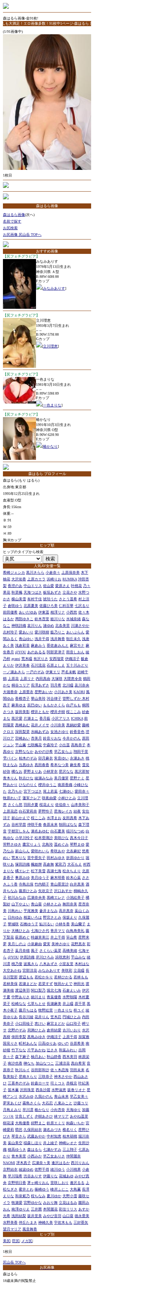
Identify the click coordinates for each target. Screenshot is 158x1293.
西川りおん (80, 1163)
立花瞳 (79, 970)
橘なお (16, 771)
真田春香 (42, 765)
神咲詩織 (18, 625)
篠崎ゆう (42, 1189)
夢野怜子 (45, 811)
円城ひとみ (71, 1017)
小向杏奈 (57, 1110)
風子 (34, 950)
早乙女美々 (79, 1096)
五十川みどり (77, 665)
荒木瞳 (26, 659)
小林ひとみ (67, 798)
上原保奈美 (70, 572)
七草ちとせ (36, 1004)
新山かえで (20, 818)
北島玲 (47, 844)
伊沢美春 (22, 665)
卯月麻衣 (45, 758)
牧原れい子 (12, 798)
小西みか (34, 1156)
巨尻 (15, 1241)
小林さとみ (52, 904)
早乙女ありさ (54, 1156)
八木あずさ (48, 964)
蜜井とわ (26, 1189)
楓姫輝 (36, 864)
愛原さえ (62, 586)
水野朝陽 (69, 997)
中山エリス (33, 586)
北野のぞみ (17, 1030)
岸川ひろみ (45, 957)
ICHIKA (77, 718)
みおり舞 (50, 1203)
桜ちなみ (38, 1196)
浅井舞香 (57, 639)
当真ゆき (26, 765)
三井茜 (36, 1209)
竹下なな (18, 1050)
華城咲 (13, 924)
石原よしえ (56, 665)
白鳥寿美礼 (75, 931)
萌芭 (18, 1130)
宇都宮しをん (19, 831)
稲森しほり (33, 1143)
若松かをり (44, 977)
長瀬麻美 (54, 1004)
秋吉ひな (26, 778)
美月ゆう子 (40, 878)
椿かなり (50, 446)
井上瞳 (67, 1004)
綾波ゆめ (26, 1169)
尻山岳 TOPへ (14, 1262)
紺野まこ (38, 1123)
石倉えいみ (71, 990)
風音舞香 (29, 1229)
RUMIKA (69, 579)
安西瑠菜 (56, 659)
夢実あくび (12, 1103)
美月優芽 (61, 778)
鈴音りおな (52, 738)
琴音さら (18, 1136)
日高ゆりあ (47, 1043)
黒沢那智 (82, 771)
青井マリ (57, 931)
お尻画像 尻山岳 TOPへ (22, 235)
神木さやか (63, 1076)
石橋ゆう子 (29, 924)
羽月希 (55, 685)
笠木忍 (55, 1017)
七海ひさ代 (40, 931)
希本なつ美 (59, 765)
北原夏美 (31, 606)
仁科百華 (66, 606)
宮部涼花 (29, 970)
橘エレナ (22, 871)
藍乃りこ (57, 632)
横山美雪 (18, 599)
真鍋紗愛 (73, 725)
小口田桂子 (24, 1023)
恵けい (40, 1023)
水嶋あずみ (40, 732)
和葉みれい (68, 1050)
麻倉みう (38, 645)
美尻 (6, 1241)
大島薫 (75, 1189)
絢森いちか (75, 1123)
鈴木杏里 (42, 619)
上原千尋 (69, 1037)
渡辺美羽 (22, 990)
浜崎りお (54, 579)
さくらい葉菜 (50, 950)
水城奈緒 (73, 619)
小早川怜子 (24, 838)
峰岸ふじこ (59, 1189)
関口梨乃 (38, 990)
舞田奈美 (69, 904)
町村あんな (28, 1043)
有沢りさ (40, 659)
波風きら (31, 964)
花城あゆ (66, 1176)
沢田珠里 (27, 1090)
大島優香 (22, 1123)
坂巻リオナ (76, 1090)
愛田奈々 (82, 791)
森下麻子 (22, 1057)
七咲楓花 (34, 745)
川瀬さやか (80, 625)
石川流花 (38, 665)
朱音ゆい (61, 758)
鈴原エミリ (56, 1123)
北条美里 (62, 625)
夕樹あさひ (44, 1116)
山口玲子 (73, 1023)
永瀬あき (77, 758)
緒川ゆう (57, 1169)
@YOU (20, 652)
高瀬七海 (54, 871)
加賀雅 (83, 1037)
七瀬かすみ (52, 1149)
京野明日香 (17, 1183)
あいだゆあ (28, 612)
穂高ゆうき (17, 1149)
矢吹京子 (45, 891)
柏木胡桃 (69, 1136)
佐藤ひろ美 (48, 606)
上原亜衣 (26, 692)
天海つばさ (33, 592)
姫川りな (57, 619)
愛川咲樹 (42, 632)
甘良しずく (24, 1116)
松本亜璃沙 (44, 838)
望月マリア (12, 1229)
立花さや (69, 592)
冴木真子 (23, 1163)
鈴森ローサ (40, 1083)
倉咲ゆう (15, 606)
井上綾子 (50, 1143)
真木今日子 (79, 838)
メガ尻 (26, 1241)
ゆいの (63, 1043)
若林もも (80, 977)
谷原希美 (77, 1043)
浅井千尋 (42, 639)
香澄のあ (15, 586)
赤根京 (71, 1083)
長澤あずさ (40, 685)
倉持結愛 (54, 1030)
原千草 (80, 1004)
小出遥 (64, 745)
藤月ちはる (28, 1010)
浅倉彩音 (22, 645)
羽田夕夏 (31, 805)
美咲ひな (61, 838)
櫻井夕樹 (57, 712)
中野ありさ (20, 997)
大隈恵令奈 (73, 679)
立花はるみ (68, 1203)
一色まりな (52, 405)
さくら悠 (15, 805)
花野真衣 (78, 944)
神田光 (79, 984)
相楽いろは (33, 917)
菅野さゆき (12, 844)
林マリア (61, 1116)
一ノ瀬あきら (14, 672)
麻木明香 (57, 878)
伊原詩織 (27, 957)
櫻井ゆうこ (47, 785)
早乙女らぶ (63, 751)
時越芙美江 (40, 937)
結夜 (77, 811)
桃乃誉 (16, 964)
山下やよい (20, 904)
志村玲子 (10, 632)
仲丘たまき (28, 1222)
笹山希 (71, 937)
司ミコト (57, 1083)
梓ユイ (79, 1010)
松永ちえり (71, 871)
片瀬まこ (31, 718)
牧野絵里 (45, 1010)
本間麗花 (50, 1209)
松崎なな (18, 1004)
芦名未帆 (68, 672)
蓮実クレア (31, 798)
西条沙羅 (43, 1090)
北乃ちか (15, 791)
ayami (15, 659)
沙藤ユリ (80, 1103)
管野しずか (72, 698)
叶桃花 (76, 586)
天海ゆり (73, 1110)
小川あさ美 (63, 692)
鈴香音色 (77, 732)
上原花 (13, 679)
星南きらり (28, 1076)
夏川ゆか (54, 1196)
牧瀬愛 (16, 1203)
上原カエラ (36, 579)
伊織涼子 (72, 659)
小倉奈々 (53, 572)
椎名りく (69, 1130)
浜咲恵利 (62, 957)
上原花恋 (10, 811)
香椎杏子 (22, 698)
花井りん (42, 1017)
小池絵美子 (75, 897)
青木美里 (18, 1156)
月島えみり (12, 1110)
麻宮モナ (77, 645)
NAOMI (9, 1163)
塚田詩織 (22, 864)
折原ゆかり (75, 858)
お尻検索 (10, 228)
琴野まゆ (77, 844)
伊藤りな (50, 1176)
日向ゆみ (15, 917)
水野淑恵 (58, 1090)
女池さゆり (59, 732)
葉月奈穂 (22, 950)
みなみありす (54, 288)
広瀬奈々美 (41, 1163)
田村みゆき (56, 858)
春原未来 (50, 824)
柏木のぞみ (28, 758)
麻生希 (75, 765)
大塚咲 (56, 679)
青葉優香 (54, 997)
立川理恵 (50, 346)
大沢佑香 (18, 579)
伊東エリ (53, 672)
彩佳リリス (68, 1209)
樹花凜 (8, 1123)
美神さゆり (60, 944)
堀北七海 (54, 990)
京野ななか (24, 751)
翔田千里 (80, 751)
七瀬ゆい (66, 791)
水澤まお (54, 818)
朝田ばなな (68, 824)
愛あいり (26, 632)
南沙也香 (15, 1063)
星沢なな (66, 771)
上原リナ (27, 679)
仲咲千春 (34, 824)
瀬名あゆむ (40, 831)
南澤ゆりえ (20, 1209)
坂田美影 (22, 712)
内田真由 (43, 679)
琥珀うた (50, 599)
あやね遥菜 (79, 1116)
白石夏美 (57, 831)
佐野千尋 (42, 1169)
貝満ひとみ (36, 1030)
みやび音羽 (52, 1216)
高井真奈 (66, 911)
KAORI (79, 692)
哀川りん (34, 625)
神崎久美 (45, 1222)
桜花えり (46, 805)
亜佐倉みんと (58, 645)
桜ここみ (73, 712)
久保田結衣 (33, 1130)
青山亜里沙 (59, 884)
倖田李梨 (18, 1037)
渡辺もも (26, 977)
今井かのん (71, 738)
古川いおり (71, 1030)
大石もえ (74, 864)
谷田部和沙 (40, 1070)
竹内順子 (42, 884)
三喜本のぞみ (19, 1083)
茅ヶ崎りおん (38, 1183)
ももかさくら (54, 705)
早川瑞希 (15, 1176)
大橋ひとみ (20, 931)
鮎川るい (46, 924)
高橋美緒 (69, 950)
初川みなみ (17, 897)
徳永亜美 (82, 1216)
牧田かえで (63, 984)
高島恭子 (78, 745)
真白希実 (78, 1063)
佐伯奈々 (62, 805)
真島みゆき (36, 1037)
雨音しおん (75, 652)
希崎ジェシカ (14, 572)
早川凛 (27, 1110)
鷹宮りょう (31, 844)
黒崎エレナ (56, 897)
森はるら (34, 1149)
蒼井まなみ (48, 911)
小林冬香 (62, 924)
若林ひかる (63, 977)
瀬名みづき (52, 1130)
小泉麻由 (34, 944)
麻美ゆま (18, 705)
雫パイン (10, 758)
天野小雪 (69, 1196)
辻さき (52, 1050)
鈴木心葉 (73, 878)
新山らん (22, 851)
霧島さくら (31, 1103)
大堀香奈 (10, 692)
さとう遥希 (68, 599)
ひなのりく (28, 785)
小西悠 (71, 612)
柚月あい (38, 1057)
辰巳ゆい (34, 705)
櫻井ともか (40, 712)
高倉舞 (48, 864)
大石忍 (47, 1103)
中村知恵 (54, 1136)
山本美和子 (80, 805)
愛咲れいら (40, 851)
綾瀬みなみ (44, 778)
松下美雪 (38, 871)
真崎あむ (22, 725)
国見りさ (10, 1043)
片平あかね (36, 1050)
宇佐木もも (63, 1222)
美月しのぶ (17, 944)
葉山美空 (15, 1143)
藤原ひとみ (28, 891)
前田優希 (10, 612)
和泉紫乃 (22, 1196)
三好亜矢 (80, 1222)
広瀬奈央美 (36, 897)
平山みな (78, 957)
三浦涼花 (62, 1063)
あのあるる (36, 652)
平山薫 (20, 745)
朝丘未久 (73, 639)
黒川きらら (35, 572)
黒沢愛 (16, 718)
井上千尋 (57, 937)
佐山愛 (48, 586)
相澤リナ (57, 612)
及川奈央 (82, 685)
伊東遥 (43, 612)
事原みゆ (22, 878)
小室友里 (66, 964)
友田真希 (69, 818)
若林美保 (10, 984)
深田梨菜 (22, 732)
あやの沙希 (44, 751)
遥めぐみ (61, 844)
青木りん (10, 778)
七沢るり (82, 606)
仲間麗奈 (73, 1156)
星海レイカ (63, 811)
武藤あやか (36, 1136)
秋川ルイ (22, 1070)
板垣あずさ (52, 592)
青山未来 (61, 1096)
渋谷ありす (33, 1176)
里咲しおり (59, 1183)
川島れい (15, 911)
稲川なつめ (75, 831)
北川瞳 (67, 685)
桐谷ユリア (20, 685)
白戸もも (73, 705)
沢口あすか (63, 891)
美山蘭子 (78, 924)
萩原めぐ (22, 937)
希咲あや (57, 851)
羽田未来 (77, 1070)
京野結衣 (10, 1169)
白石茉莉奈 (28, 811)
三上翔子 (69, 1149)
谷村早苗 (18, 824)
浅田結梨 (18, 1216)
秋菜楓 (16, 592)
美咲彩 (66, 970)
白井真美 (77, 884)
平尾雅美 (31, 911)
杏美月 (36, 738)
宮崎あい (22, 738)
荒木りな (18, 858)
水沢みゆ (26, 1096)
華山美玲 (38, 698)
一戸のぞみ (35, 672)
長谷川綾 (26, 1017)
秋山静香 (54, 1057)
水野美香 (10, 1222)
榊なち (29, 1063)
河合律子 (54, 698)
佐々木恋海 (59, 1070)
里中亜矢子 (36, 858)
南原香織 (65, 785)
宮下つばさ (33, 791)
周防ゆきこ (24, 619)
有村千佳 (34, 599)
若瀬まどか (28, 984)
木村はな (82, 964)
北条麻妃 (73, 851)
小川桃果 (73, 1169)
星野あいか (44, 692)
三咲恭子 (45, 1076)
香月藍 (44, 718)
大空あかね (12, 970)
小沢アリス (60, 718)
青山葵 (36, 904)
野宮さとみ (52, 917)
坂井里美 (34, 1216)
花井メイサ (40, 725)
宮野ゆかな (33, 1203)
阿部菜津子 (56, 652)
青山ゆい (26, 639)
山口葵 (67, 1216)
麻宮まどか (56, 1023)
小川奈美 (57, 725)
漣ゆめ (48, 625)
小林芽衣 (50, 771)
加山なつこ (45, 1063)
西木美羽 (69, 1057)
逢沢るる (77, 1183)
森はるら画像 (14, 215)
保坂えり (69, 917)
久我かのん (44, 1096)
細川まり (38, 997)
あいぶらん (75, 632)
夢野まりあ (33, 771)
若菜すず (45, 984)
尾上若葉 (50, 791)
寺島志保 (26, 884)
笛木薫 (13, 1090)
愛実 (46, 944)
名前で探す (12, 221)
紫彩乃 (60, 864)
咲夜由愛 (49, 798)
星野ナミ (77, 778)
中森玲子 (50, 745)
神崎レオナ (68, 1143)
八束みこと (63, 1103)
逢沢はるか (60, 1163)
